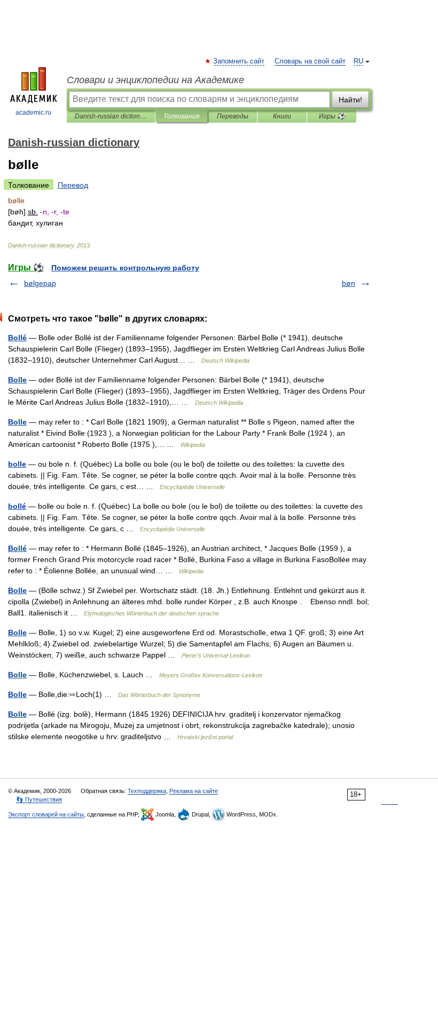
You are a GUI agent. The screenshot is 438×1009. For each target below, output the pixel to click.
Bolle (17, 379)
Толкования (181, 116)
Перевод (73, 185)
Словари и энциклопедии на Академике (155, 80)
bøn (348, 283)
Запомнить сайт (239, 61)
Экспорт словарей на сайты (46, 814)
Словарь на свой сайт (310, 61)
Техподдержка (147, 791)
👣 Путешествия (39, 799)
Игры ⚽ (332, 116)
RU (358, 61)
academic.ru (33, 112)
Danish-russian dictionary (111, 116)
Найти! (350, 99)
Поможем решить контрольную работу (125, 267)
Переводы (232, 116)
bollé (17, 506)
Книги (282, 116)
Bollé (17, 337)
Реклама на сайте (193, 791)
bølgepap (40, 283)
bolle (17, 464)
